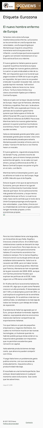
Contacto (29, 422)
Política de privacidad (10, 424)
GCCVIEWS (26, 5)
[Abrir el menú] (39, 6)
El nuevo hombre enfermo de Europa (21, 29)
